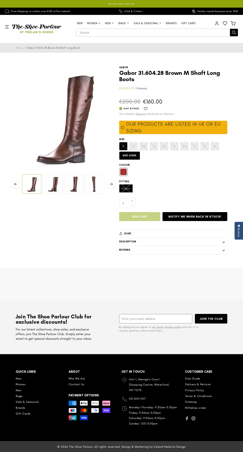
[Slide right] (111, 184)
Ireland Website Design (170, 447)
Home (19, 47)
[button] (233, 23)
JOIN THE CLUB (211, 319)
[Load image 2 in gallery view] (52, 184)
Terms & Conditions (198, 396)
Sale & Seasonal (27, 402)
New (19, 378)
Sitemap (191, 402)
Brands (20, 408)
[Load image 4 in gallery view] (94, 184)
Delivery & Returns (198, 384)
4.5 (145, 147)
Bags (19, 396)
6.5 (185, 147)
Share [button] (127, 233)
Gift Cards (23, 413)
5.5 (165, 147)
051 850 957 (137, 399)
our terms (157, 326)
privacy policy (173, 326)
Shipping (140, 113)
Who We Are (77, 378)
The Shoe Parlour (81, 447)
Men (18, 390)
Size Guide (130, 155)
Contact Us (76, 384)
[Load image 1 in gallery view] (31, 184)
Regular (127, 189)
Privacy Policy (194, 390)
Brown (125, 173)
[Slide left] (15, 184)
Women (21, 384)
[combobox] (157, 32)
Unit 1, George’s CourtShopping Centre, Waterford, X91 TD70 (149, 384)
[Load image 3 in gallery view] (73, 184)
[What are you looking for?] (234, 32)
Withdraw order (195, 408)
